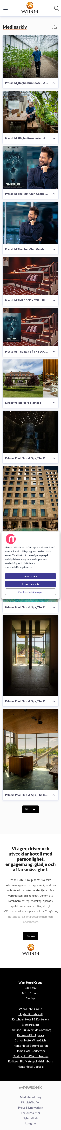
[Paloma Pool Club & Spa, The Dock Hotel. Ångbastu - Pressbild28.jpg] (30, 432)
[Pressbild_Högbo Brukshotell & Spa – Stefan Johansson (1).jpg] (30, 112)
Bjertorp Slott (30, 1024)
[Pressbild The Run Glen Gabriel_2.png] (30, 167)
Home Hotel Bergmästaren (30, 1045)
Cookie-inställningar (30, 591)
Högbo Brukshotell (31, 1014)
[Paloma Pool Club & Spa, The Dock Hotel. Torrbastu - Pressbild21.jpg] (30, 749)
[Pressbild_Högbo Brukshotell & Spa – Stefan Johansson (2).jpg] (30, 56)
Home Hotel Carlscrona (31, 1051)
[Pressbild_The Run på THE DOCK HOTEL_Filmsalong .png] (30, 327)
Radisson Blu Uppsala (30, 1035)
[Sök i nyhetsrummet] (56, 8)
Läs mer (30, 936)
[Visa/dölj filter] (54, 27)
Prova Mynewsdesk (30, 1107)
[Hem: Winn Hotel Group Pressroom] (29, 8)
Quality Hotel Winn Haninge (30, 1056)
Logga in (30, 1123)
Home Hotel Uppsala (30, 1066)
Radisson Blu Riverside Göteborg (30, 1030)
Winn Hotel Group (30, 1009)
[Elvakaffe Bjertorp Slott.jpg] (30, 378)
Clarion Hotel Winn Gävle (30, 1040)
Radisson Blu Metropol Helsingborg (30, 1061)
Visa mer (30, 809)
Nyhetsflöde (30, 1118)
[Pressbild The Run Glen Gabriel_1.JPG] (30, 223)
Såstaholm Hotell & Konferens (30, 1019)
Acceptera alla (30, 584)
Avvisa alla (30, 576)
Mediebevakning (30, 1097)
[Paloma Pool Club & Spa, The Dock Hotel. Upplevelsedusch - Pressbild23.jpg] (30, 655)
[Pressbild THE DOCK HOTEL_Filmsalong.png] (30, 276)
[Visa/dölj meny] (5, 8)
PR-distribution (30, 1102)
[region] (30, 565)
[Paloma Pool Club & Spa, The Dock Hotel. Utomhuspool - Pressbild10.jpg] (30, 506)
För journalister (30, 1113)
